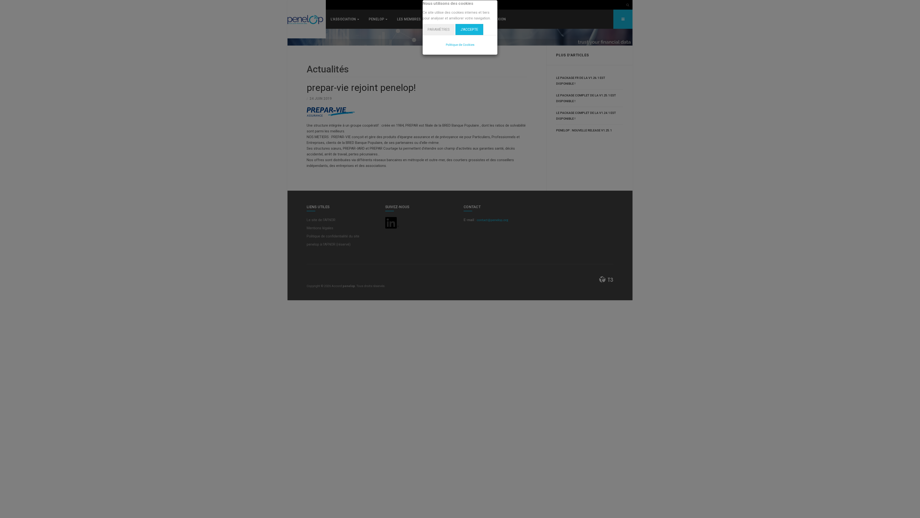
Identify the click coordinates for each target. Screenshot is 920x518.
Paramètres (439, 29)
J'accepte (469, 29)
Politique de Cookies (460, 45)
